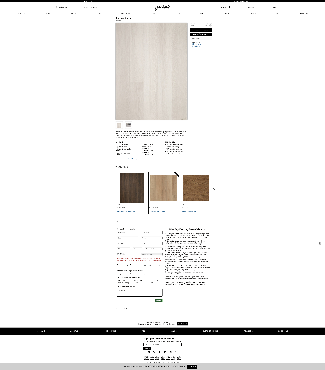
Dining (99, 13)
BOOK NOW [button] (182, 324)
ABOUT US (74, 331)
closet (136, 283)
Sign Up (147, 348)
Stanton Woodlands (126, 211)
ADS (143, 331)
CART (275, 7)
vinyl (143, 274)
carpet (120, 274)
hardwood (133, 274)
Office (153, 13)
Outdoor (253, 13)
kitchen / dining (123, 283)
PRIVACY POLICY (159, 362)
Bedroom (48, 13)
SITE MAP (149, 362)
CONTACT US (283, 331)
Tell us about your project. (126, 286)
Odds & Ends (303, 13)
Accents (178, 13)
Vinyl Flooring (132, 159)
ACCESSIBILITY (170, 362)
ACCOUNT (251, 7)
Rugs (277, 13)
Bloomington (196, 44)
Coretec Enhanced (157, 211)
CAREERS (174, 331)
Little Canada (196, 46)
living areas (154, 280)
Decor (202, 13)
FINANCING (248, 331)
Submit (158, 301)
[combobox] (224, 7)
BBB (178, 362)
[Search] (229, 7)
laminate (157, 274)
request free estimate (200, 34)
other (152, 283)
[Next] (213, 189)
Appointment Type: (123, 265)
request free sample (201, 30)
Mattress (74, 13)
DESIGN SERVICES (90, 7)
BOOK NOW (192, 367)
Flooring (227, 13)
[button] (145, 204)
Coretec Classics (189, 211)
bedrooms (121, 280)
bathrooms (138, 280)
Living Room (21, 13)
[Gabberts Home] (162, 8)
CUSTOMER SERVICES (211, 331)
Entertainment (126, 13)
